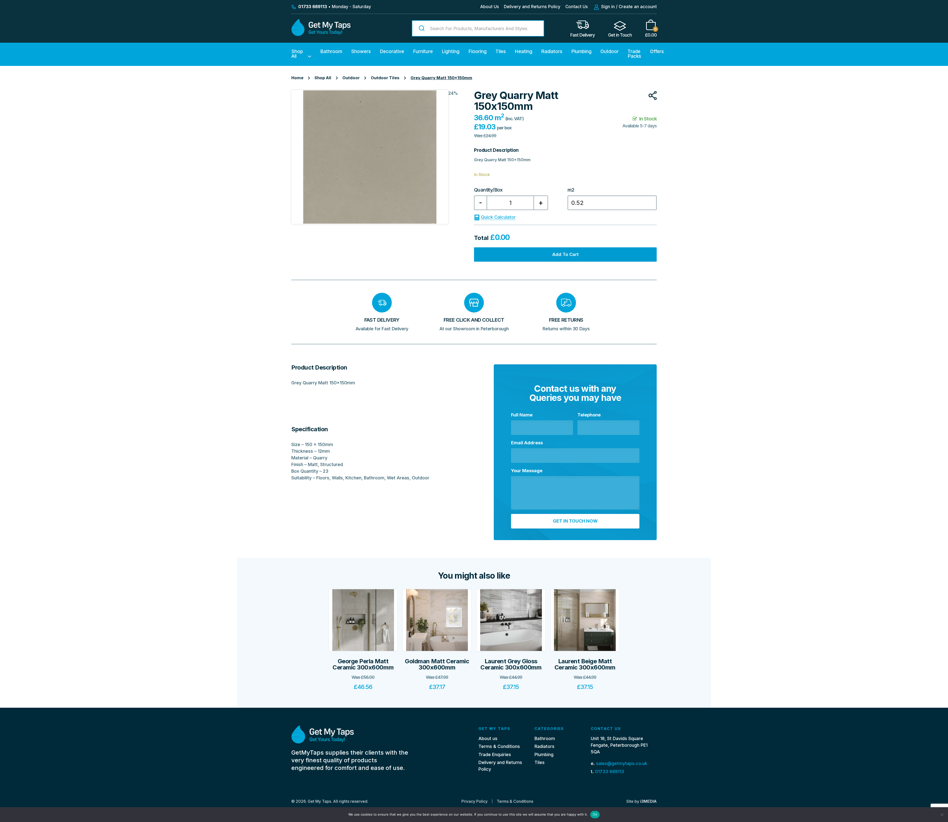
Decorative (392, 51)
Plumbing (581, 51)
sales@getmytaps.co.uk (621, 763)
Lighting (450, 51)
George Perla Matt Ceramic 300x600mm (363, 664)
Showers (361, 51)
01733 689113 (609, 771)
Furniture (423, 51)
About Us (489, 6)
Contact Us (576, 6)
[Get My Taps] (321, 34)
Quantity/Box (488, 189)
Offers (657, 51)
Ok (595, 814)
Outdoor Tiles (385, 77)
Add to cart (565, 254)
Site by (641, 801)
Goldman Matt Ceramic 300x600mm (437, 664)
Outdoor (609, 51)
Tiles (500, 51)
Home (297, 77)
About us (487, 738)
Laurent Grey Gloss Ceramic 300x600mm (510, 664)
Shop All (297, 54)
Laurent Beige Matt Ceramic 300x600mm (584, 664)
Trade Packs (634, 54)
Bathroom (331, 51)
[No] (941, 814)
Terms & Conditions (499, 746)
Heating (523, 51)
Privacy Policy (474, 801)
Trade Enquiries (494, 754)
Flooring (477, 51)
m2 (571, 189)
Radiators (551, 51)
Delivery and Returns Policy (532, 6)
